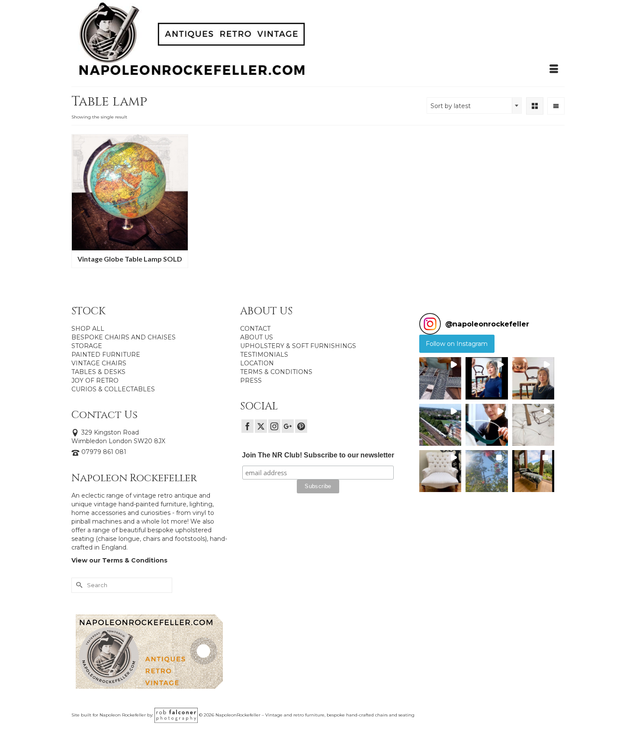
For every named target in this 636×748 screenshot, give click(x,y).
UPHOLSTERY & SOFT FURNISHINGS (298, 346)
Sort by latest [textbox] (450, 106)
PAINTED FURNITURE (105, 354)
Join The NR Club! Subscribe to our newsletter (318, 455)
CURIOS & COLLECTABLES (113, 389)
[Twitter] (261, 426)
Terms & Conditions (134, 560)
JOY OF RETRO (95, 380)
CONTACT (255, 328)
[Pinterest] (301, 426)
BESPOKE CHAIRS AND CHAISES (123, 337)
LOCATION (257, 363)
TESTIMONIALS (264, 354)
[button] (440, 378)
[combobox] (474, 105)
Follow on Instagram (457, 344)
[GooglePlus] (288, 426)
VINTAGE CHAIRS (98, 363)
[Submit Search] (77, 585)
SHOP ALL (87, 328)
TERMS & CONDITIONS (276, 372)
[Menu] (554, 69)
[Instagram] (274, 426)
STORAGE (86, 346)
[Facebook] (247, 426)
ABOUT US (256, 337)
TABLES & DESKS (98, 372)
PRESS (251, 380)
